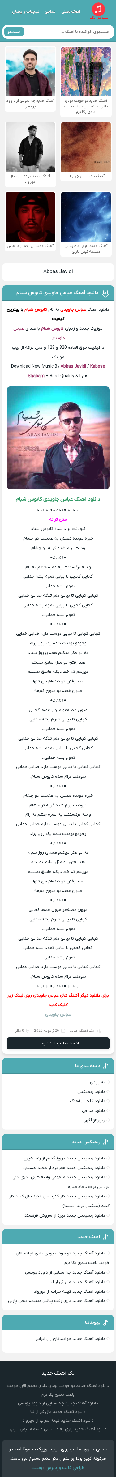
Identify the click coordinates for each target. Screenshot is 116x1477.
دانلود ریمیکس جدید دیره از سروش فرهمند (64, 1216)
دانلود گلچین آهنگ (87, 1101)
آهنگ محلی (70, 11)
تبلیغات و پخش (25, 11)
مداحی (50, 11)
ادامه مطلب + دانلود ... (58, 1043)
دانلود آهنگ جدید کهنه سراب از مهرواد (69, 1292)
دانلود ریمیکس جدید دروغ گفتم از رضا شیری (64, 1158)
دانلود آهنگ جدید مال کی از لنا (77, 1282)
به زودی (97, 1082)
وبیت (36, 1468)
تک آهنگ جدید (82, 1030)
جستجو (14, 31)
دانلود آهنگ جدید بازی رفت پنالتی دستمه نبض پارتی (56, 1301)
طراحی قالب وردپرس (65, 1468)
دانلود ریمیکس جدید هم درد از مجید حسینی (64, 1168)
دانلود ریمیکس (91, 1092)
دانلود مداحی (93, 1111)
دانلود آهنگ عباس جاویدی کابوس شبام (57, 293)
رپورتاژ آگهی (94, 1120)
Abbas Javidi (58, 271)
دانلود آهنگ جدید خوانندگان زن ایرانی (70, 1339)
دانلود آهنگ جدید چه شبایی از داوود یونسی (65, 1272)
